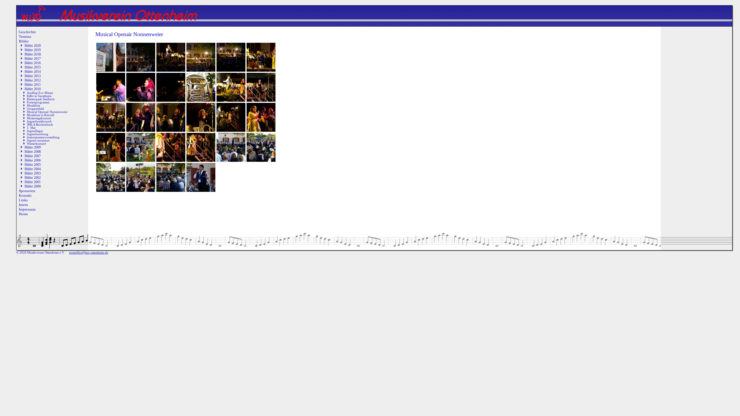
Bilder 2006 (33, 160)
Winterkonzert (36, 143)
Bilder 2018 (33, 54)
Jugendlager (35, 131)
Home (23, 214)
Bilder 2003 (33, 173)
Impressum (27, 209)
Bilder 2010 (33, 89)
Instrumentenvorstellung (43, 137)
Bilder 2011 (33, 85)
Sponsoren (27, 191)
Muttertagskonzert (39, 118)
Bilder (24, 41)
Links (23, 200)
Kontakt (25, 195)
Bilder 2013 (33, 76)
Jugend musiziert (38, 140)
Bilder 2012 (33, 80)
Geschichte (27, 32)
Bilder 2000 (33, 186)
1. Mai (31, 127)
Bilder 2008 (33, 152)
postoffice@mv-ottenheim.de (88, 252)
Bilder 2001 (33, 182)
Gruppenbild (35, 108)
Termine (25, 36)
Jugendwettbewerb (39, 121)
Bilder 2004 (33, 169)
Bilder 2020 (33, 46)
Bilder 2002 (33, 178)
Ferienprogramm (38, 102)
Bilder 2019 (33, 50)
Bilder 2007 (33, 156)
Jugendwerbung (37, 134)
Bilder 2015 (33, 67)
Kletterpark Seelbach (41, 99)
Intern (23, 205)
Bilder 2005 (33, 165)
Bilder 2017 (33, 59)
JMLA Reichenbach (40, 124)
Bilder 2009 (33, 147)
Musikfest (33, 105)
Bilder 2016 (33, 63)
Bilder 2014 (33, 72)
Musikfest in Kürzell (40, 115)
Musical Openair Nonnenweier (47, 112)
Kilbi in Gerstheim (39, 96)
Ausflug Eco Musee (40, 92)
